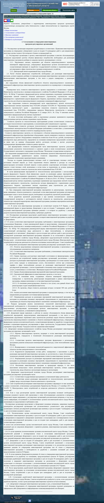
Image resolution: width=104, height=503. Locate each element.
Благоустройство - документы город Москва (45, 16)
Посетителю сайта (69, 10)
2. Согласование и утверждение (14, 33)
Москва (31, 10)
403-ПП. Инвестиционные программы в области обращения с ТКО (34, 16)
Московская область (50, 10)
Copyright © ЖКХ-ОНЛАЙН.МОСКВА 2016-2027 (15, 502)
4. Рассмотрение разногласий (13, 37)
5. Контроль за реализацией (13, 39)
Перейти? (16, 7)
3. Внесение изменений (11, 35)
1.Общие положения (10, 30)
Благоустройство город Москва (19, 16)
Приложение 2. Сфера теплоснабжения (53, 17)
